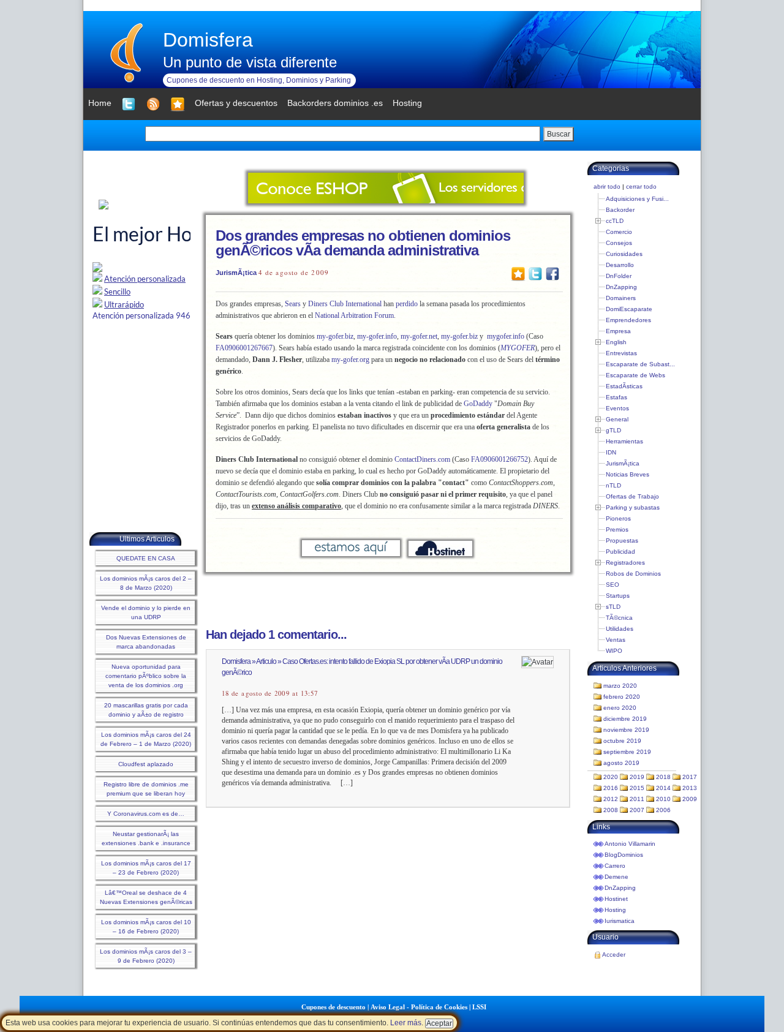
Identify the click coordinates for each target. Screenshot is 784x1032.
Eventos (617, 408)
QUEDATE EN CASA (145, 558)
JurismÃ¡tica (236, 272)
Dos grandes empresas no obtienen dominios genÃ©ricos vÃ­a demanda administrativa (363, 242)
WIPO (614, 650)
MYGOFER (517, 348)
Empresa (618, 331)
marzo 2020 (620, 685)
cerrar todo (641, 186)
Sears (293, 303)
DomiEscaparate (629, 309)
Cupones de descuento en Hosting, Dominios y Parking (259, 80)
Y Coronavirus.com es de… (145, 813)
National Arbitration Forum (354, 315)
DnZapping (621, 287)
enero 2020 (619, 707)
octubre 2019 (622, 740)
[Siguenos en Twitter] (128, 104)
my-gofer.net (419, 336)
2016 (610, 788)
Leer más (405, 1023)
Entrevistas (621, 353)
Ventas (615, 639)
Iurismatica (620, 920)
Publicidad (620, 551)
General (617, 419)
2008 (610, 810)
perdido (407, 303)
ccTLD (615, 220)
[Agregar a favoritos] (177, 104)
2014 (663, 788)
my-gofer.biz (335, 336)
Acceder (613, 954)
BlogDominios (624, 854)
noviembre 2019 (626, 729)
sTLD (613, 606)
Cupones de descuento (333, 1007)
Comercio (619, 231)
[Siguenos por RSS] (153, 104)
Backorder (620, 209)
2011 (637, 799)
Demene (616, 876)
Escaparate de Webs (635, 375)
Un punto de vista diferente (250, 62)
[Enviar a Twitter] (535, 273)
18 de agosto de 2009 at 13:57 (270, 693)
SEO (612, 584)
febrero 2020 (621, 696)
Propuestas (622, 540)
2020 (610, 777)
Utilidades (619, 628)
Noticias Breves (627, 474)
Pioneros (618, 518)
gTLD (613, 430)
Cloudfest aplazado (145, 764)
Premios (617, 529)
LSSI (479, 1007)
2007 (637, 810)
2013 (689, 788)
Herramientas (624, 441)
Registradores (625, 562)
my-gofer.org (350, 359)
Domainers (621, 298)
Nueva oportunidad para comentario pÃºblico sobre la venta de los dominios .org (145, 675)
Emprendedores (628, 320)
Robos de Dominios (633, 573)
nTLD (613, 485)
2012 (610, 799)
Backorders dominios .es (335, 103)
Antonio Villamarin (630, 843)
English (616, 342)
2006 (663, 810)
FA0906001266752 (499, 459)
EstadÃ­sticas (624, 386)
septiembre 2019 (627, 751)
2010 (663, 799)
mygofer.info (505, 336)
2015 (637, 788)
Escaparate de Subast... (640, 364)
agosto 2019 (621, 762)
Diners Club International (345, 303)
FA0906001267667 (244, 348)
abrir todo (607, 186)
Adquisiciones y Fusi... (637, 198)
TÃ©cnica (619, 617)
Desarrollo (620, 265)
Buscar (558, 134)
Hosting (615, 909)
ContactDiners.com (422, 459)
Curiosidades (624, 253)
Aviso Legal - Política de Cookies (419, 1007)
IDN (611, 452)
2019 (637, 777)
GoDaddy (478, 403)
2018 (663, 777)
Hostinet (616, 898)
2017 (689, 777)
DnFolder (618, 276)
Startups (618, 595)
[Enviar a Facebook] (552, 273)
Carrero (615, 865)
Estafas (616, 397)
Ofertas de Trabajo (632, 496)
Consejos (619, 242)
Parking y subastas (633, 507)
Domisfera (208, 40)
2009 (689, 799)
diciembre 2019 (625, 718)
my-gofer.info (377, 336)
